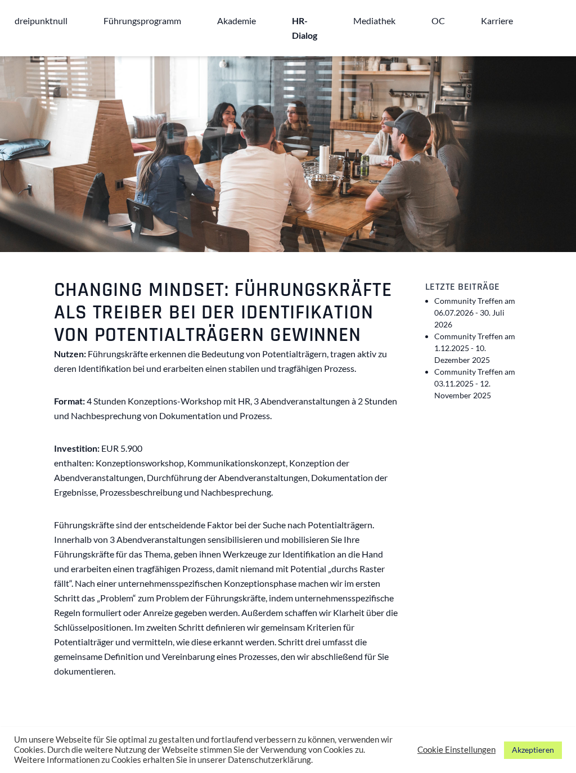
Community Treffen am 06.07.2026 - (474, 312)
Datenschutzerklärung (269, 760)
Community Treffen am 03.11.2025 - (474, 383)
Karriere (497, 20)
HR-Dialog (304, 28)
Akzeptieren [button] (533, 749)
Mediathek (374, 20)
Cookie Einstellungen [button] (456, 749)
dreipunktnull (41, 20)
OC (438, 20)
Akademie (236, 20)
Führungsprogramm (142, 20)
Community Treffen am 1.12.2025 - (474, 348)
